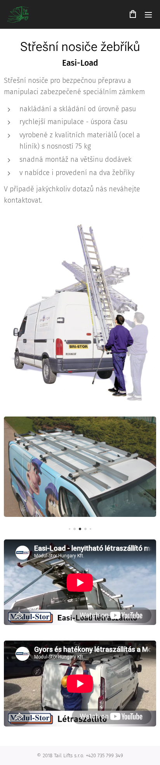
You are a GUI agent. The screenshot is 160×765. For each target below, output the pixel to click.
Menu (148, 14)
